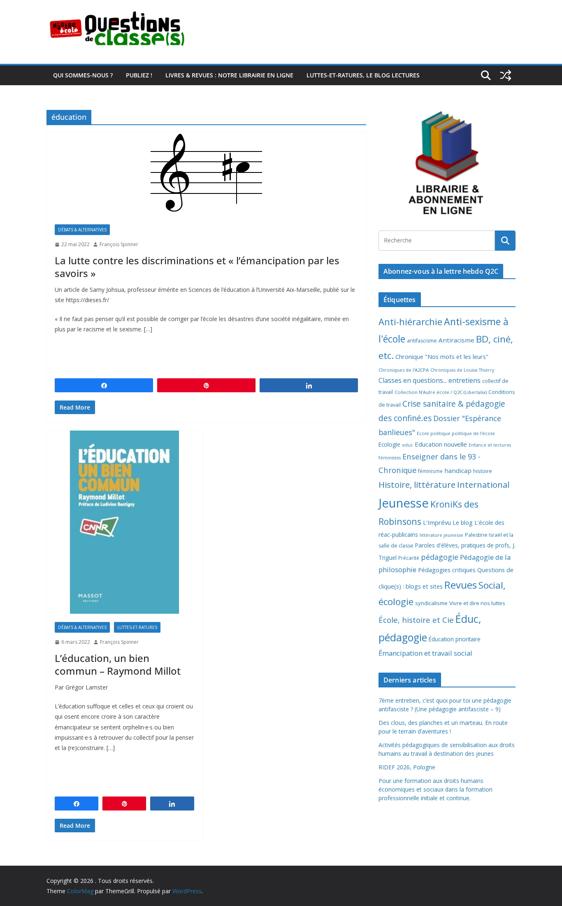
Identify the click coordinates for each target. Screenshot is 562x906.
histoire (482, 471)
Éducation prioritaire (455, 639)
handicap (457, 470)
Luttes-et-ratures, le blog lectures (363, 75)
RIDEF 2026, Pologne (407, 767)
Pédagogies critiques (447, 570)
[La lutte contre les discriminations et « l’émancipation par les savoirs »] (206, 174)
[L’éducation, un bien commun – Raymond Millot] (124, 522)
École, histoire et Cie (416, 620)
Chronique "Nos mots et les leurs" (441, 357)
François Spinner (119, 244)
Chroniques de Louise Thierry (462, 370)
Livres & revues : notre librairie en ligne (229, 75)
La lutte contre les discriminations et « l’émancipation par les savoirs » (197, 267)
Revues (460, 585)
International (483, 484)
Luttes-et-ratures (137, 627)
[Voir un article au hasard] (506, 75)
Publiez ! (139, 75)
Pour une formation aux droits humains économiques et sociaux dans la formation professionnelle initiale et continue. (435, 789)
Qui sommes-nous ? (83, 75)
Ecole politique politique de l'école (456, 433)
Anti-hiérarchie (410, 322)
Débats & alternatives (82, 230)
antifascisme (422, 340)
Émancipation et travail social (425, 653)
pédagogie (439, 557)
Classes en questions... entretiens (430, 380)
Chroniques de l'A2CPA (404, 370)
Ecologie (389, 444)
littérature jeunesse (441, 535)
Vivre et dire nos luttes (477, 603)
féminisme (430, 471)
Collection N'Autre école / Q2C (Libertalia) (441, 392)
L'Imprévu (437, 522)
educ (407, 445)
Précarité (408, 557)
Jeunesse (404, 503)
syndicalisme (431, 603)
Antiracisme (456, 340)
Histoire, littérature (417, 484)
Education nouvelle (441, 444)
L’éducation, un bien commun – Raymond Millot (118, 664)
